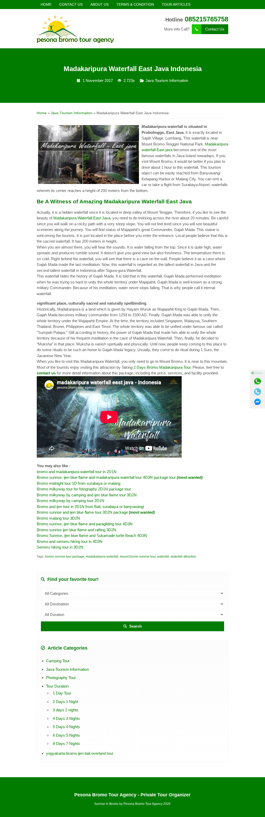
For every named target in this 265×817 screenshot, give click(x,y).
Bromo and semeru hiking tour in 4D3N (69, 541)
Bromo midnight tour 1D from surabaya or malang (78, 483)
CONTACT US (71, 4)
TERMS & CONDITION (135, 4)
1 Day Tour (62, 693)
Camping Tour (58, 661)
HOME (46, 4)
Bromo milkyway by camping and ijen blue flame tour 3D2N (87, 495)
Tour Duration (57, 686)
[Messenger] (257, 402)
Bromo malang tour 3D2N (59, 518)
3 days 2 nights (65, 710)
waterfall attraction (183, 556)
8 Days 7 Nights (66, 743)
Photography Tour (61, 677)
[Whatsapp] (257, 381)
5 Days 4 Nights (66, 726)
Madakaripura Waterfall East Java (81, 218)
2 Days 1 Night (65, 701)
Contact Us (214, 29)
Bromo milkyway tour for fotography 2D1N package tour (84, 489)
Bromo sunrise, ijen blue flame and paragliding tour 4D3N (84, 524)
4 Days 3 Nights (66, 718)
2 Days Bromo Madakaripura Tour (162, 367)
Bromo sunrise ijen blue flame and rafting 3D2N (76, 530)
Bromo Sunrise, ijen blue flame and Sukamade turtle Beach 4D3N (92, 535)
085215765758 (206, 19)
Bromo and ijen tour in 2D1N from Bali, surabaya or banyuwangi (90, 506)
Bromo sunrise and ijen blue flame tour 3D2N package (96, 512)
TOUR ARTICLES (176, 4)
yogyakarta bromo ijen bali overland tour (79, 753)
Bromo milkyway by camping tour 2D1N (71, 500)
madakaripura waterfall (102, 556)
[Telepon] (257, 392)
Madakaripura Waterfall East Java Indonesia (133, 69)
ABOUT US (99, 4)
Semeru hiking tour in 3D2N (60, 547)
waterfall (163, 556)
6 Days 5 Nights (66, 735)
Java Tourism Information (166, 81)
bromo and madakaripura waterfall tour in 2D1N (76, 471)
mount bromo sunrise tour (138, 556)
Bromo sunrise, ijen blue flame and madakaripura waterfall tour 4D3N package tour (120, 477)
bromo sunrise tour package (64, 556)
